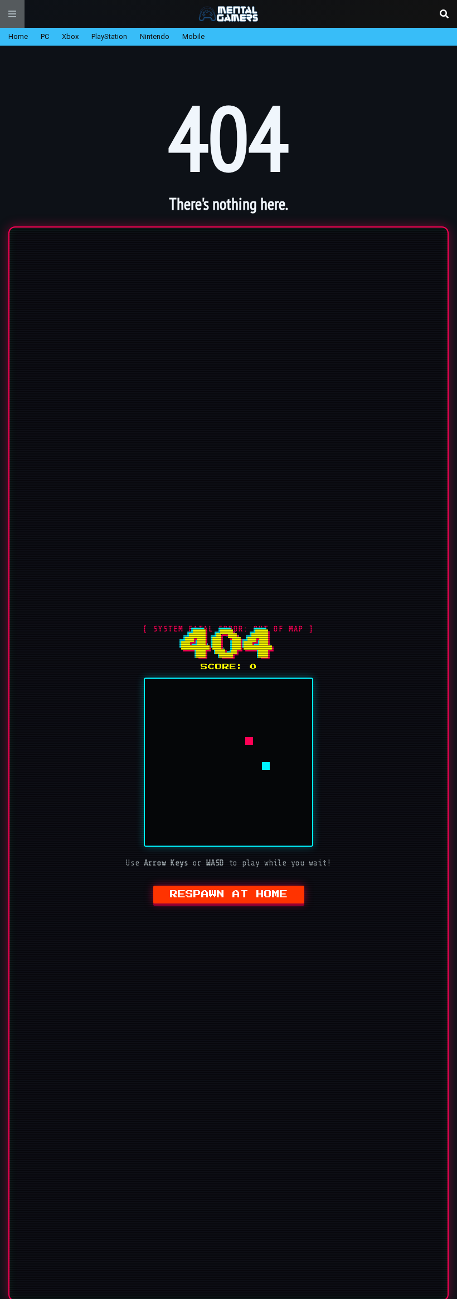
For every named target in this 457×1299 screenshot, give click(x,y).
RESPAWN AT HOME (229, 894)
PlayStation (109, 36)
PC (45, 36)
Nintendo (154, 36)
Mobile (193, 36)
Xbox (70, 36)
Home (18, 36)
